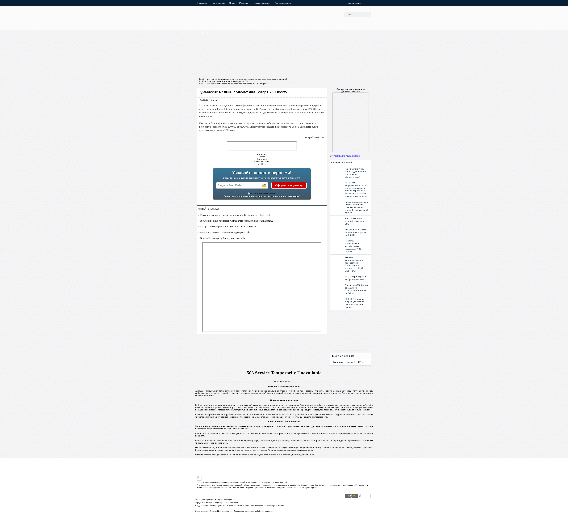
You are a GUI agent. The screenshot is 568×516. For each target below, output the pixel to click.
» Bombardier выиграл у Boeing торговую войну (222, 238)
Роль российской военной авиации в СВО (354, 221)
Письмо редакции (261, 3)
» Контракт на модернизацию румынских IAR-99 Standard (227, 226)
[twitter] (309, 14)
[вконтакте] (322, 14)
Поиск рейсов (218, 3)
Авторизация (354, 3)
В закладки (202, 3)
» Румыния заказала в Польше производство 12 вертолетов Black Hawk (234, 214)
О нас (232, 3)
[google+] (329, 14)
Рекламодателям (283, 3)
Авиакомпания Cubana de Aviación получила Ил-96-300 (356, 232)
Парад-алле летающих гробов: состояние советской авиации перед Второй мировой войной (356, 207)
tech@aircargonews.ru (264, 511)
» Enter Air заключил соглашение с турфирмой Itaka (224, 232)
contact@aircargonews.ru (222, 511)
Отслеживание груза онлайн (345, 156)
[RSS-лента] (336, 14)
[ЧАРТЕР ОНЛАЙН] (365, 497)
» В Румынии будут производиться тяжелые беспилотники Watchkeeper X (235, 220)
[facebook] (316, 14)
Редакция (243, 3)
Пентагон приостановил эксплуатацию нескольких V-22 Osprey (353, 246)
